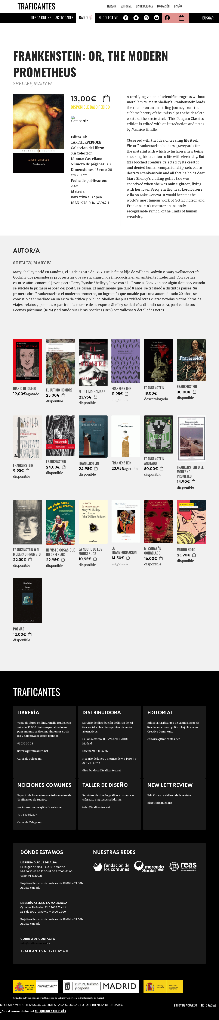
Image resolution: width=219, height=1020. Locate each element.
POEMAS (18, 629)
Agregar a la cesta (107, 98)
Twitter (136, 18)
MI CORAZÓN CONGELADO (152, 551)
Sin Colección (81, 153)
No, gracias (208, 1005)
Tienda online (40, 17)
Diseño (178, 6)
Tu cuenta (167, 18)
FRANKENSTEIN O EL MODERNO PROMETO (27, 552)
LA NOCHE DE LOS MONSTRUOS (90, 551)
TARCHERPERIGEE (86, 142)
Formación (163, 6)
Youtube (156, 18)
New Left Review (170, 785)
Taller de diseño (105, 785)
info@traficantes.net (35, 943)
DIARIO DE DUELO (24, 388)
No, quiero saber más (50, 1011)
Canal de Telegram (29, 758)
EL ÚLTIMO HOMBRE (59, 390)
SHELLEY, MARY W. (32, 84)
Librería (28, 712)
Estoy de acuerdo (185, 1005)
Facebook (126, 18)
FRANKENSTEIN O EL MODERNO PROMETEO (190, 471)
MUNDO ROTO (186, 549)
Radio (83, 17)
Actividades (64, 17)
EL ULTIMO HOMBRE (92, 392)
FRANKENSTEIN (121, 388)
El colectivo (108, 17)
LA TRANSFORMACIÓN (124, 550)
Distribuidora (144, 6)
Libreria (111, 6)
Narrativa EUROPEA (86, 197)
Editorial (126, 6)
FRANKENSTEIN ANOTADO (154, 461)
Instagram (146, 18)
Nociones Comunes (44, 785)
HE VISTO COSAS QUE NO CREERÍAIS (60, 552)
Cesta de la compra (181, 18)
